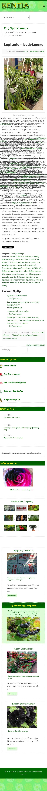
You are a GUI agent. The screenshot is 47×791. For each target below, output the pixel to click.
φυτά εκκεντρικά (33, 277)
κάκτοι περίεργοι (9, 259)
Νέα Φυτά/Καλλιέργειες (15, 382)
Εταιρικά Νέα (10, 366)
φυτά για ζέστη (18, 262)
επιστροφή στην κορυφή (35, 345)
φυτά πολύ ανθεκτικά (35, 280)
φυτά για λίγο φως (33, 262)
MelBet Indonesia (29, 176)
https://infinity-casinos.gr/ (31, 148)
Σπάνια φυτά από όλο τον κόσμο (18, 731)
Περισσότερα (12, 595)
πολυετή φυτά (16, 283)
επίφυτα (6, 283)
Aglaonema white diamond (17, 296)
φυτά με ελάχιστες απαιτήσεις (14, 280)
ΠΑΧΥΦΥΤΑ (7, 262)
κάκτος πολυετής (32, 257)
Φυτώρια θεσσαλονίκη (22, 268)
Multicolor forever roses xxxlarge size (21, 490)
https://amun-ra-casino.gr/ (22, 203)
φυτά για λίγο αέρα (10, 265)
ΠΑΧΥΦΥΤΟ (34, 259)
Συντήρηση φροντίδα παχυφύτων (15, 274)
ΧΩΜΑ (35, 268)
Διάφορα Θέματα (12, 399)
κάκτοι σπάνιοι (22, 259)
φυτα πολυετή (24, 265)
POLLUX (23, 775)
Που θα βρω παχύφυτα (34, 271)
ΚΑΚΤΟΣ (14, 257)
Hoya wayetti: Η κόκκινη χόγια (18, 311)
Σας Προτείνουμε (30, 32)
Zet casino (23, 195)
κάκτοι (21, 257)
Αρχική (19, 32)
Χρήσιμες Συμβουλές (13, 391)
